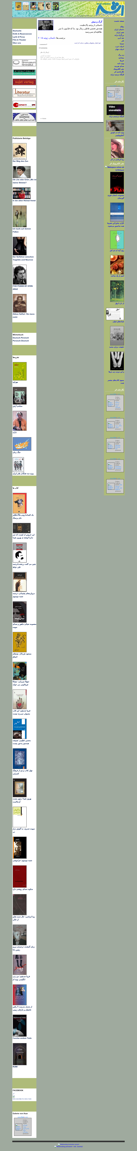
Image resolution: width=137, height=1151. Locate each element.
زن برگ (121, 55)
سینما (122, 44)
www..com (23, 1117)
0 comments (43, 44)
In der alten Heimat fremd (24, 200)
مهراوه (15, 382)
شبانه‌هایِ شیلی (118, 322)
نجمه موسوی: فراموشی (22, 860)
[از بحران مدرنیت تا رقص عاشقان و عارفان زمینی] (20, 1005)
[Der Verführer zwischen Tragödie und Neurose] (20, 255)
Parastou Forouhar (118, 467)
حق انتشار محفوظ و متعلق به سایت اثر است (87, 43)
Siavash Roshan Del (117, 447)
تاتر (122, 41)
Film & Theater (19, 40)
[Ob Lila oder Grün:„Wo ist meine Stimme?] (22, 177)
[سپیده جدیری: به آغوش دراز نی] (20, 827)
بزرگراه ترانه (119, 35)
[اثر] (14, 1097)
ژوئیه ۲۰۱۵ (43, 38)
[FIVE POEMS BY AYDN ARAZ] (20, 284)
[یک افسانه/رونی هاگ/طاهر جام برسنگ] (20, 513)
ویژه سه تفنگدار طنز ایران (23, 473)
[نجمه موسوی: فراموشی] (20, 858)
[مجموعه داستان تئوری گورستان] (117, 193)
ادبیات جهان (119, 49)
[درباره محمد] (117, 345)
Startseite (17, 31)
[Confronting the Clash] (20, 679)
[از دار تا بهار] (117, 301)
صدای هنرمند (119, 66)
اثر (13, 1093)
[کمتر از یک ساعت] (117, 274)
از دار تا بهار (119, 303)
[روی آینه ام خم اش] (117, 248)
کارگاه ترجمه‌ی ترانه (116, 116)
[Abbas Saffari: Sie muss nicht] (20, 312)
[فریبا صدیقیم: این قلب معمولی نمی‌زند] (20, 708)
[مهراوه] (20, 380)
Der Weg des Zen (20, 161)
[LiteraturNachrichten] (24, 75)
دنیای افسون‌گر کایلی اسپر (118, 95)
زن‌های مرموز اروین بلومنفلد (117, 404)
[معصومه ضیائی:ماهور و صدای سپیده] (20, 622)
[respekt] (24, 109)
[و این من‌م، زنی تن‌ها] (117, 370)
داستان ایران (119, 29)
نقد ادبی (121, 38)
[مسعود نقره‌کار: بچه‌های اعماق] (20, 652)
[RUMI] (20, 1064)
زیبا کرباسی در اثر (117, 159)
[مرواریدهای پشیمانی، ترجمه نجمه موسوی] (20, 591)
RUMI (15, 1067)
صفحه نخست (119, 21)
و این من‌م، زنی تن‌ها (116, 372)
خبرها (122, 61)
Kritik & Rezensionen (22, 34)
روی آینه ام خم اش (117, 250)
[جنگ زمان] (22, 450)
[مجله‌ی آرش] (20, 404)
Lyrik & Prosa (19, 37)
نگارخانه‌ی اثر (119, 72)
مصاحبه (121, 58)
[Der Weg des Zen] (20, 159)
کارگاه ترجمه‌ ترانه (117, 75)
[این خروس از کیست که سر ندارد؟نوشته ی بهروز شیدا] (22, 532)
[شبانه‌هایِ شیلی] (115, 320)
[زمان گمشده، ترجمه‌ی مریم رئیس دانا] (20, 945)
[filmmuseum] (24, 66)
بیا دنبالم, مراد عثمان (118, 425)
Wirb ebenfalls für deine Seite (22, 1099)
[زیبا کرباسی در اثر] (117, 157)
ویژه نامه (120, 63)
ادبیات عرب (119, 46)
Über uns (17, 43)
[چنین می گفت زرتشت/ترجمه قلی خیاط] (20, 562)
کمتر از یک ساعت (117, 276)
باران (15, 432)
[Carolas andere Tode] (20, 1036)
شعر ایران (120, 32)
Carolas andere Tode (22, 1038)
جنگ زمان (17, 452)
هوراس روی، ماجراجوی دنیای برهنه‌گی (26, 1128)
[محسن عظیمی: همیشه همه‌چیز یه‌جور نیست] (20, 738)
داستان (52, 38)
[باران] (20, 430)
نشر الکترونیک (118, 69)
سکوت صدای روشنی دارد (23, 889)
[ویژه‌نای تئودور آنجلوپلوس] (115, 130)
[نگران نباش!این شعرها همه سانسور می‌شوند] (117, 221)
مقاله (122, 27)
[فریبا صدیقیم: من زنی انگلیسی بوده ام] (20, 974)
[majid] (22, 198)
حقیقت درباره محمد (116, 347)
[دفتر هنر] (18, 471)
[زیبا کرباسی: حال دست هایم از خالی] (20, 914)
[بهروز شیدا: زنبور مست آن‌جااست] (20, 768)
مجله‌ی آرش (17, 406)
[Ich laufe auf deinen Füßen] (20, 227)
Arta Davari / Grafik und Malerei (118, 487)
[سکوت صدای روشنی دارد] (20, 887)
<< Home (43, 118)
